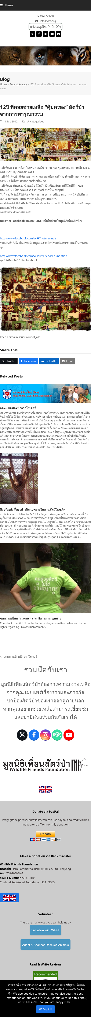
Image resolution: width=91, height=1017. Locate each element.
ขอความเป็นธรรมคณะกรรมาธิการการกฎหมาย (30, 618)
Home (3, 84)
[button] (6, 5)
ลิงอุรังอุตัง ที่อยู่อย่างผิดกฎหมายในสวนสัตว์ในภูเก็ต (32, 509)
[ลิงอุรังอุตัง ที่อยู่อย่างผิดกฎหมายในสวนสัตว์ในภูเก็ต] (19, 478)
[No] (86, 998)
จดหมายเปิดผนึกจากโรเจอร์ (18, 408)
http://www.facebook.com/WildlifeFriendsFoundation (33, 256)
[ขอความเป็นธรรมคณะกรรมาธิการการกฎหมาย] (45, 578)
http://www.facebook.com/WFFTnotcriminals (28, 238)
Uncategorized (35, 121)
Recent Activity (18, 84)
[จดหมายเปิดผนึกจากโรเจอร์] (45, 393)
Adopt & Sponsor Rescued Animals (45, 944)
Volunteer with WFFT (46, 930)
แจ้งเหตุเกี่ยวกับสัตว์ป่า (45, 26)
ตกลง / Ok (45, 1009)
